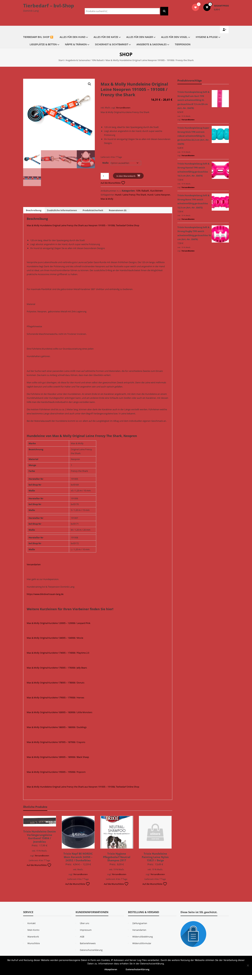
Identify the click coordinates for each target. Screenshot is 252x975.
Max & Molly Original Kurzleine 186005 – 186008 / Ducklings (57, 727)
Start (61, 60)
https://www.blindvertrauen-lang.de (45, 594)
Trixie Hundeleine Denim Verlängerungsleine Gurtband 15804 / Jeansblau (39, 836)
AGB (82, 936)
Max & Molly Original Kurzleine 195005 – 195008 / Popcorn (56, 771)
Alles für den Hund (72, 37)
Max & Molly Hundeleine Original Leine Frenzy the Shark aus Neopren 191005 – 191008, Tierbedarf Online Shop (83, 225)
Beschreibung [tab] (33, 210)
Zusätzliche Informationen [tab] (62, 210)
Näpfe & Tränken (76, 44)
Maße (105, 162)
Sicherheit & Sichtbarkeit (111, 44)
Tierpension (182, 44)
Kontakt (31, 923)
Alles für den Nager (139, 37)
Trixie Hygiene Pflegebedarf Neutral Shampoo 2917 (116, 857)
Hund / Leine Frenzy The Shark (130, 194)
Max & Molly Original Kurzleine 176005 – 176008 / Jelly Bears (57, 667)
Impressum (86, 929)
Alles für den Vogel (174, 37)
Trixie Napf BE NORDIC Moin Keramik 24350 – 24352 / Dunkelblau (78, 857)
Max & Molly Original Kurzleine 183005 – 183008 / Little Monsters (59, 712)
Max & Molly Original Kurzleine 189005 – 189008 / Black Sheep (58, 757)
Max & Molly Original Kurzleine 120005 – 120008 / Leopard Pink (58, 623)
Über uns (84, 923)
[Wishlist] (195, 7)
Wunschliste (33, 943)
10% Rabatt (98, 60)
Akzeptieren (110, 969)
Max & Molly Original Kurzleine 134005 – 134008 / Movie (55, 637)
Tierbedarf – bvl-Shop (48, 5)
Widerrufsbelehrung (142, 936)
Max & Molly (107, 198)
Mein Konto (33, 929)
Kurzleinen (156, 190)
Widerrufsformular (141, 943)
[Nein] (247, 965)
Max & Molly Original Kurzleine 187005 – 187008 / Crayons (56, 742)
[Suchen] (164, 11)
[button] (89, 84)
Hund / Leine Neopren (158, 194)
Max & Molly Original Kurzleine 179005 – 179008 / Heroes (55, 697)
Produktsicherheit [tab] (93, 210)
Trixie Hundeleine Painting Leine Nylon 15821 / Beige (155, 857)
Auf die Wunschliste (111, 182)
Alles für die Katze (106, 37)
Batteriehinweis (88, 943)
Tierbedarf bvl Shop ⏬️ (38, 37)
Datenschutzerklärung (91, 950)
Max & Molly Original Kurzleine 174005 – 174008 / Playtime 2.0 (58, 652)
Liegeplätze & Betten (43, 44)
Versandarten (34, 564)
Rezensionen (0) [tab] (117, 210)
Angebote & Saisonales (151, 44)
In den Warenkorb (125, 176)
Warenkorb (33, 936)
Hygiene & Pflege (207, 37)
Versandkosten (123, 107)
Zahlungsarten (139, 923)
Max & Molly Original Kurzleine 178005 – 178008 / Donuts (55, 682)
